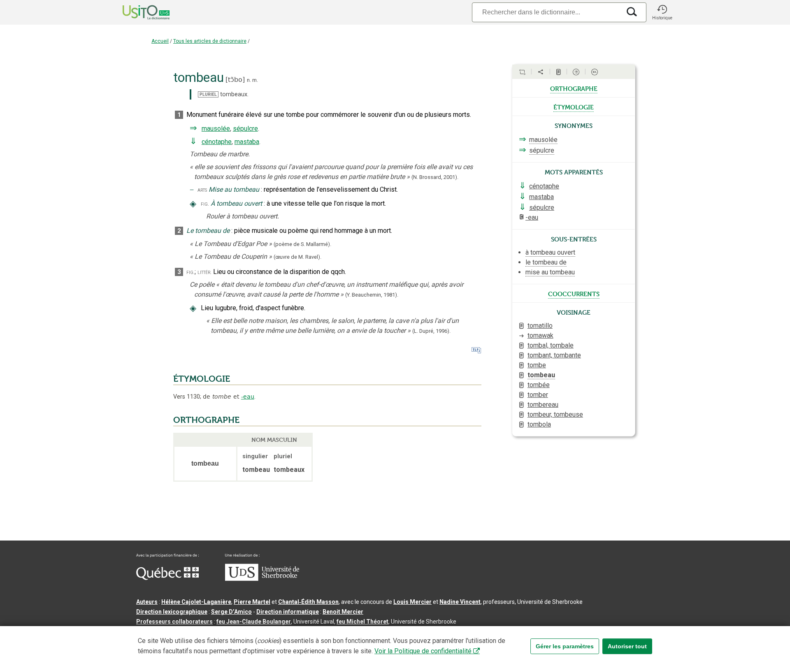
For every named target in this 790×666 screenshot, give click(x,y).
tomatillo (540, 326)
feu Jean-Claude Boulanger (253, 621)
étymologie (573, 106)
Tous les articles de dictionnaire (209, 41)
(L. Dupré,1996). (431, 331)
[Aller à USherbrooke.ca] (262, 578)
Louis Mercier (412, 602)
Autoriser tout (627, 646)
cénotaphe (217, 142)
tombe (536, 365)
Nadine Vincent (460, 602)
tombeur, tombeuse (555, 414)
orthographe (573, 88)
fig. (205, 203)
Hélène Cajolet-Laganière (196, 602)
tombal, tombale (550, 345)
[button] (662, 12)
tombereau (542, 404)
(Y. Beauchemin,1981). (371, 295)
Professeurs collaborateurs (174, 621)
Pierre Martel (252, 602)
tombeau (541, 375)
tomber (537, 395)
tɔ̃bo (235, 80)
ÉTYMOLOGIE (201, 379)
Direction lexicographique (171, 611)
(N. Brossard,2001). (434, 177)
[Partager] (540, 72)
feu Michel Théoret (362, 621)
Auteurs (147, 602)
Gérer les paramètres (565, 646)
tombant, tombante (554, 355)
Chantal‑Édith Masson (308, 602)
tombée (538, 385)
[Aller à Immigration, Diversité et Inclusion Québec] (167, 578)
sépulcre (245, 128)
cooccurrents (573, 293)
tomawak (540, 335)
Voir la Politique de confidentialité (423, 651)
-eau (247, 396)
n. (249, 80)
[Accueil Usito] (137, 12)
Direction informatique (287, 611)
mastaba (247, 142)
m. (255, 80)
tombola (539, 424)
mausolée (216, 128)
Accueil (160, 41)
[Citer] (522, 72)
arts (202, 189)
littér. (204, 272)
